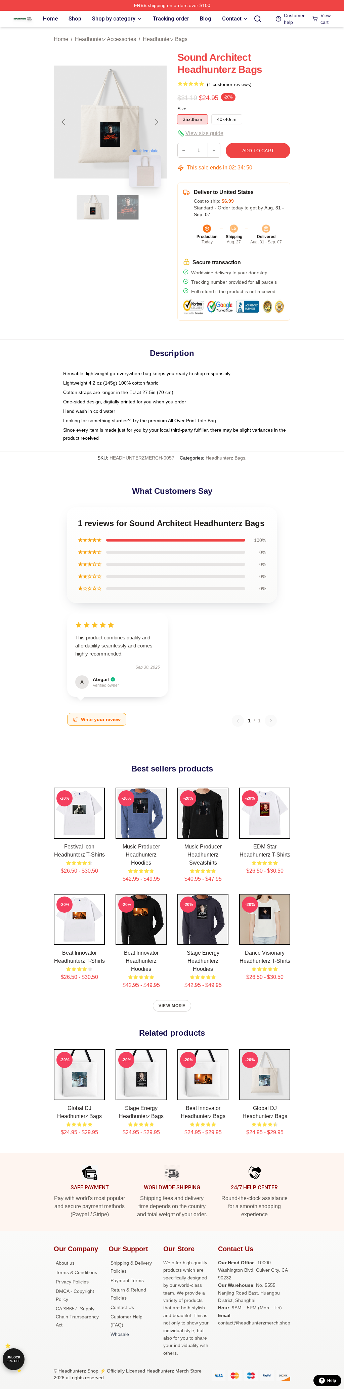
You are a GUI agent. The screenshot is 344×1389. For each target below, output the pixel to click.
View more (172, 1005)
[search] (257, 19)
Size (181, 108)
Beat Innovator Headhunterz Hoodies (141, 961)
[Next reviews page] (271, 721)
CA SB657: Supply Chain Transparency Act (77, 1316)
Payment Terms (127, 1280)
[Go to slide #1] (93, 207)
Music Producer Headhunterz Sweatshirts (203, 855)
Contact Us (122, 1307)
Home (61, 39)
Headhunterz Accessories (105, 39)
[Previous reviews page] (238, 721)
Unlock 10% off (13, 1359)
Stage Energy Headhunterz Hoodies (203, 961)
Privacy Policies (72, 1281)
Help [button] (331, 1380)
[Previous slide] (64, 122)
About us (65, 1263)
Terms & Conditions (76, 1272)
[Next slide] (156, 122)
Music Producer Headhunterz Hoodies (141, 855)
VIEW (79, 832)
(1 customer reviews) (229, 84)
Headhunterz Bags (165, 39)
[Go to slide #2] (128, 207)
